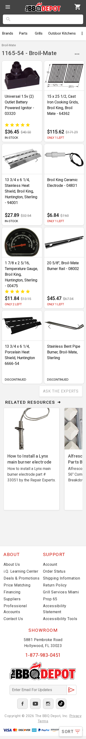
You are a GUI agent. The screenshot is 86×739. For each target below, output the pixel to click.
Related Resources (30, 402)
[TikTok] (61, 703)
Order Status (54, 571)
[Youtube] (35, 703)
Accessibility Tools (60, 619)
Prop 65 (50, 599)
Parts (23, 33)
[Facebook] (22, 703)
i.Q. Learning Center (21, 571)
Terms (43, 721)
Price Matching (17, 585)
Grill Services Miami (61, 592)
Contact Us (13, 619)
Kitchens (62, 33)
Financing (12, 592)
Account (50, 564)
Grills (39, 33)
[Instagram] (48, 703)
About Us (12, 564)
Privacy (76, 716)
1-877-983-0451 (43, 655)
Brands (7, 33)
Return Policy (55, 585)
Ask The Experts (61, 391)
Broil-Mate (9, 45)
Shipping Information (61, 578)
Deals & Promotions (21, 578)
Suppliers (12, 599)
